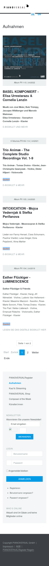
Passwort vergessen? (19, 497)
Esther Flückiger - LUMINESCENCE (16, 279)
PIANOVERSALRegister (21, 377)
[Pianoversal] (16, 7)
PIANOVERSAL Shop (19, 393)
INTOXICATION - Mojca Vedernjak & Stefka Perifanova (20, 212)
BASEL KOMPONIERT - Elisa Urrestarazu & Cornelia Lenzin (21, 95)
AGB (18, 546)
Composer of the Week (20, 399)
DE (32, 14)
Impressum (8, 546)
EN (39, 14)
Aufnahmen (15, 383)
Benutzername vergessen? (21, 492)
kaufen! (6, 179)
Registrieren (15, 488)
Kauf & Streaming (17, 388)
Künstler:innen (16, 404)
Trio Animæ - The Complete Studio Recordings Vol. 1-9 (18, 153)
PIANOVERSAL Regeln (18, 549)
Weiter (35, 352)
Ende (7, 358)
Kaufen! (6, 324)
